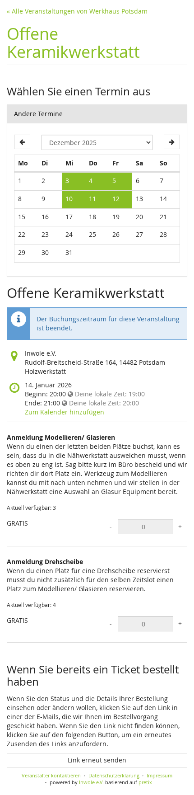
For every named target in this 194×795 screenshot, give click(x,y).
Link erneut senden (97, 760)
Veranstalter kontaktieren (51, 775)
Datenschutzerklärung (113, 775)
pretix (145, 782)
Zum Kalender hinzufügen (64, 412)
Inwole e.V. (91, 782)
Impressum (159, 775)
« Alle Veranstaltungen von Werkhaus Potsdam (77, 11)
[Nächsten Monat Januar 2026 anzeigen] (172, 142)
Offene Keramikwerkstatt (73, 42)
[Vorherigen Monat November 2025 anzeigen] (22, 142)
